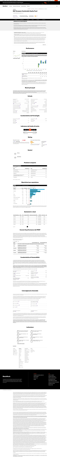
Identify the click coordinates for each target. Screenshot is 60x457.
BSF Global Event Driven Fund (21, 362)
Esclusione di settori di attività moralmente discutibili (29, 416)
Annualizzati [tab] (27, 53)
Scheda (28, 19)
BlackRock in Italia (14, 349)
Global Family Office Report (27, 352)
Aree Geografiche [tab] (19, 185)
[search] (56, 6)
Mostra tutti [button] (28, 204)
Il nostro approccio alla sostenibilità (15, 351)
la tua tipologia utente (27, 3)
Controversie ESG (15, 417)
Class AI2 (14, 216)
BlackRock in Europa (15, 350)
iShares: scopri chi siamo (15, 352)
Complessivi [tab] (32, 53)
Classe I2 (14, 224)
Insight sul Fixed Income (27, 361)
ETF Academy (32, 349)
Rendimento (22, 19)
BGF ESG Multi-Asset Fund (21, 361)
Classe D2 (14, 221)
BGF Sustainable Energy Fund (21, 366)
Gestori (33, 19)
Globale (19, 356)
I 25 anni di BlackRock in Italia (15, 353)
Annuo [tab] (36, 53)
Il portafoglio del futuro (26, 358)
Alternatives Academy (32, 350)
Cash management (26, 353)
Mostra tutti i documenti (21, 343)
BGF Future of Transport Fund (21, 367)
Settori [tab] (14, 185)
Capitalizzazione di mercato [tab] (25, 185)
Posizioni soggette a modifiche (16, 179)
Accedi (56, 0)
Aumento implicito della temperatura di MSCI (22, 417)
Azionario (19, 353)
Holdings (38, 19)
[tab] (17, 55)
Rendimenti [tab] (24, 51)
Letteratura (43, 19)
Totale (13, 141)
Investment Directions (26, 362)
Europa (19, 357)
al (13, 241)
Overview (16, 19)
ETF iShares (20, 352)
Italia (53, 0)
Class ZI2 (14, 219)
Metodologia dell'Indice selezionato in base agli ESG (41, 416)
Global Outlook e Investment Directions (27, 349)
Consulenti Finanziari (49, 0)
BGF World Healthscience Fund (21, 364)
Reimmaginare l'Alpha (26, 357)
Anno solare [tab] (23, 53)
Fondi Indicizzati (20, 351)
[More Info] (34, 53)
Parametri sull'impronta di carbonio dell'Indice (18, 416)
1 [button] (27, 226)
